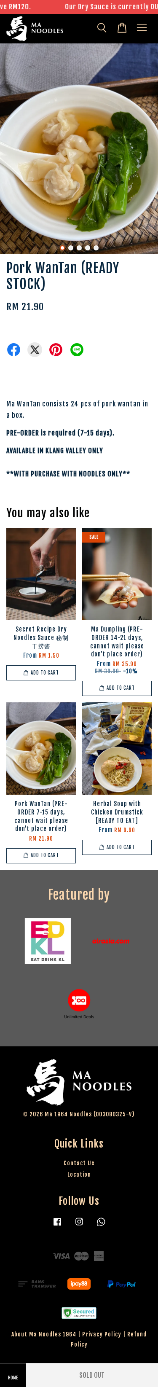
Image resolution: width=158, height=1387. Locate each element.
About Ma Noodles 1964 (43, 1334)
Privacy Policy (101, 1334)
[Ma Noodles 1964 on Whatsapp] (101, 1225)
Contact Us (79, 1163)
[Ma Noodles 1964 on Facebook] (57, 1225)
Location (79, 1174)
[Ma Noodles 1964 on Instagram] (79, 1225)
